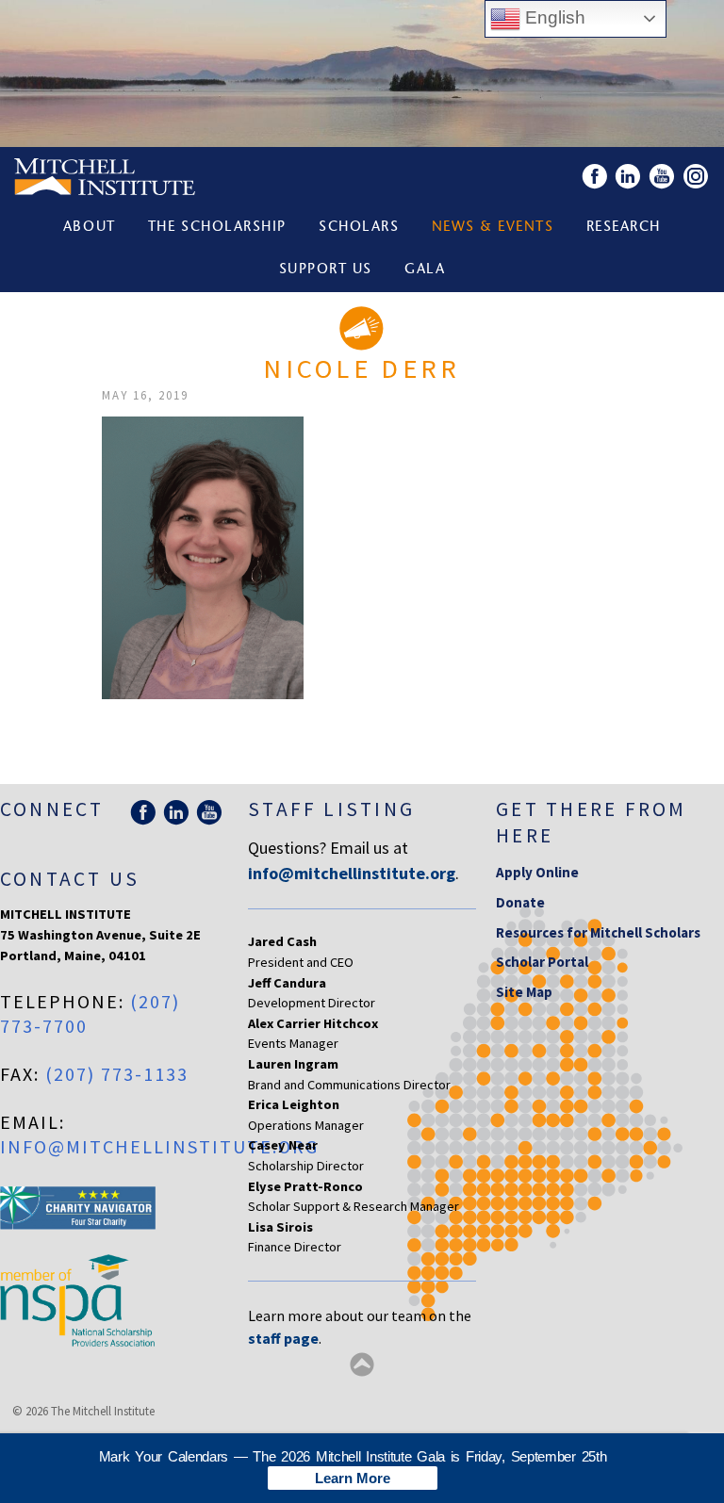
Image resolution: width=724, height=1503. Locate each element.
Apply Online (537, 872)
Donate (520, 902)
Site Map (524, 992)
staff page (283, 1338)
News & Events (493, 228)
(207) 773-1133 (117, 1074)
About (89, 228)
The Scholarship (217, 228)
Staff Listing (331, 809)
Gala (424, 270)
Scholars (359, 228)
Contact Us (70, 878)
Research (623, 228)
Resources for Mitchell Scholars (598, 932)
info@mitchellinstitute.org (159, 1146)
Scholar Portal (542, 962)
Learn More (352, 1478)
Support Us (325, 270)
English (552, 17)
